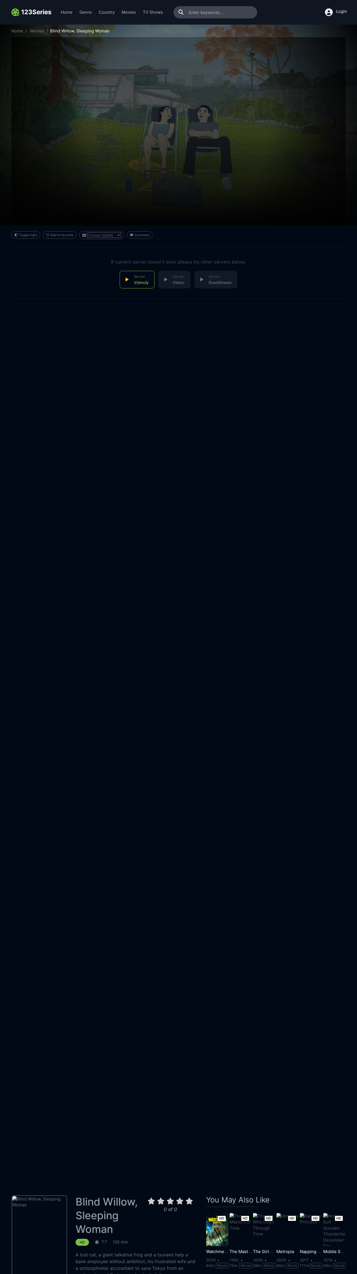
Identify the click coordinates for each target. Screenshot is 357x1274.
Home (67, 12)
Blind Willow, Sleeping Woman (107, 1215)
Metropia (285, 1251)
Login (341, 11)
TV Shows (153, 12)
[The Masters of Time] (241, 1229)
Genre (85, 12)
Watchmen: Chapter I (226, 1251)
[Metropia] (287, 1229)
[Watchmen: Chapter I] (217, 1229)
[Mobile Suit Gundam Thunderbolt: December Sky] (334, 1229)
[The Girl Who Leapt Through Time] (264, 1229)
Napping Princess (317, 1251)
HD (82, 1242)
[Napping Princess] (311, 1229)
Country (107, 12)
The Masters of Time (250, 1251)
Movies (129, 12)
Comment (141, 235)
